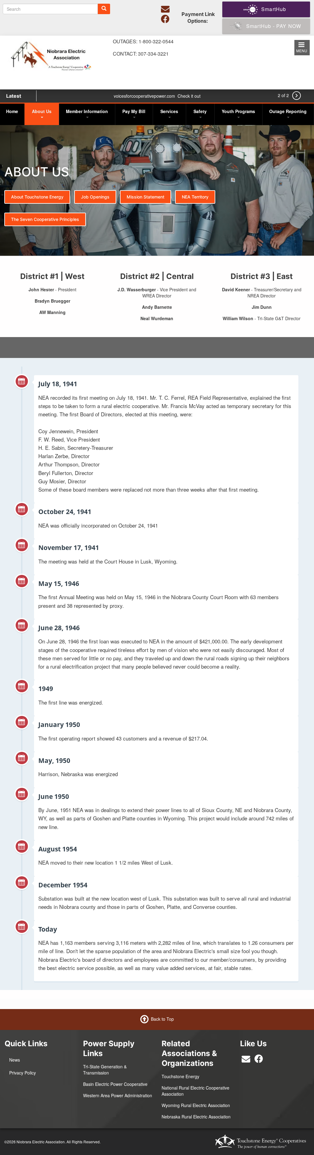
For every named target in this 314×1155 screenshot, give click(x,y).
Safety (200, 111)
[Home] (49, 54)
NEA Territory (195, 196)
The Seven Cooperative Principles (45, 219)
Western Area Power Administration (117, 1095)
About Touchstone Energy (37, 196)
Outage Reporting (288, 111)
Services (169, 111)
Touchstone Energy (180, 1076)
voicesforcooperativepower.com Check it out (157, 96)
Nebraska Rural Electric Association (196, 1117)
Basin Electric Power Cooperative (115, 1084)
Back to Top (162, 1019)
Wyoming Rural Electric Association (196, 1105)
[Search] (104, 9)
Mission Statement (145, 196)
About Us (42, 111)
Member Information (87, 111)
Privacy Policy (22, 1073)
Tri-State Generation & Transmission (105, 1069)
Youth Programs (238, 111)
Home (12, 111)
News (14, 1060)
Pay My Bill (133, 111)
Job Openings (95, 196)
